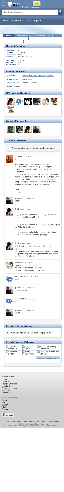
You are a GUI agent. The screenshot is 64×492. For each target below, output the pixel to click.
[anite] (28, 102)
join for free (23, 148)
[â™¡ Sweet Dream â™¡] (14, 349)
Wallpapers (24, 35)
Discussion (36, 38)
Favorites (43, 35)
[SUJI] (11, 102)
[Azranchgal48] (54, 102)
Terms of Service (23, 421)
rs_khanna (19, 299)
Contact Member (13, 41)
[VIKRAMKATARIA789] (11, 129)
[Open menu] (3, 4)
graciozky (19, 198)
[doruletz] (11, 110)
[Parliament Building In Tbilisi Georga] (48, 349)
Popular (37, 20)
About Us (6, 381)
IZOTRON (19, 262)
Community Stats (9, 388)
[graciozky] (37, 129)
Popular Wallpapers (10, 384)
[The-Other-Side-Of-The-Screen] (48, 354)
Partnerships (34, 421)
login (34, 148)
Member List (7, 390)
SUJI (17, 209)
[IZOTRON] (45, 102)
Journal (21, 38)
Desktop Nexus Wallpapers (14, 4)
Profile (9, 35)
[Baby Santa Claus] (29, 349)
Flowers (5, 400)
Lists (28, 20)
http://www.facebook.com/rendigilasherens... (38, 76)
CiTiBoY (18, 156)
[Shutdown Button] (14, 354)
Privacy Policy (10, 421)
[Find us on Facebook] (8, 416)
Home (5, 20)
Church (5, 405)
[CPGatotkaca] (19, 102)
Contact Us (6, 393)
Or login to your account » (31, 7)
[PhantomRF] (37, 102)
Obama (5, 407)
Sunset (5, 409)
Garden (5, 402)
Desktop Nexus (27, 424)
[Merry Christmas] (29, 354)
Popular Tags (7, 386)
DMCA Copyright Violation (50, 421)
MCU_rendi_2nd (22, 276)
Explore (15, 20)
